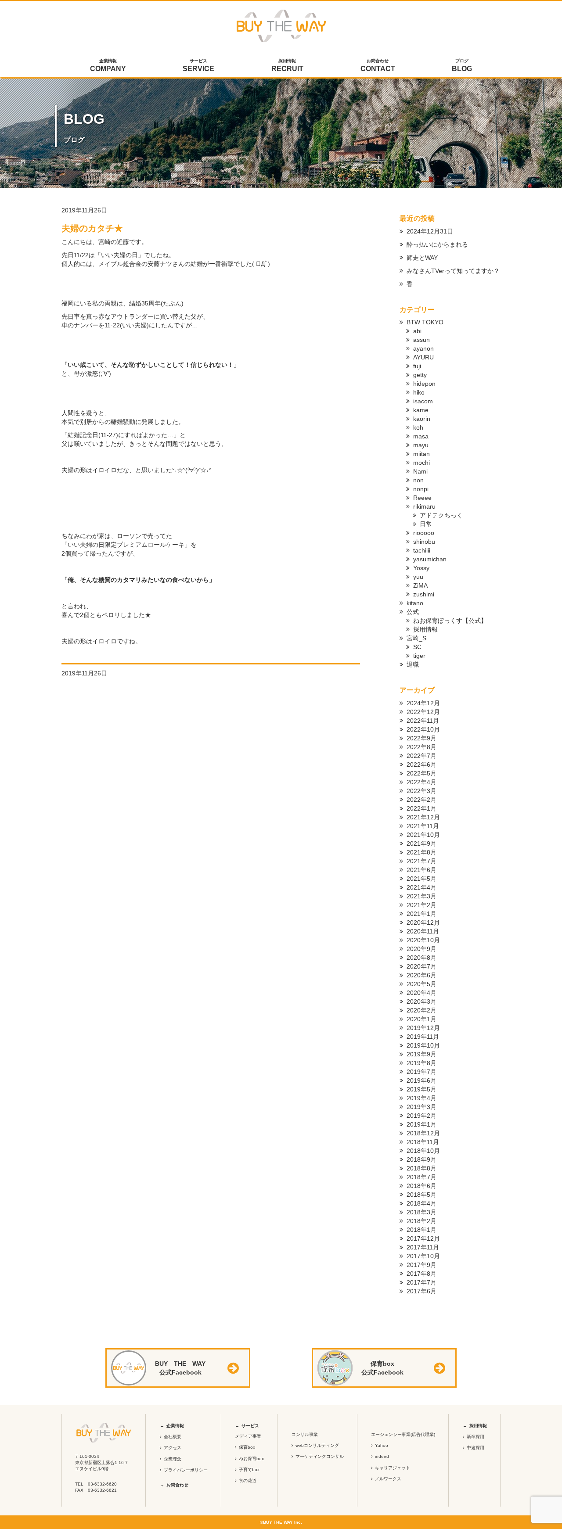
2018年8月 (421, 1168)
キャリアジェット (392, 1467)
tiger (419, 655)
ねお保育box (251, 1458)
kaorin (421, 418)
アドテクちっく (441, 515)
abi (417, 330)
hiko (419, 392)
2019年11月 (423, 1036)
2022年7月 (421, 755)
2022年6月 (421, 764)
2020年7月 (421, 966)
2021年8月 (421, 852)
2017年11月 (423, 1247)
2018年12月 (423, 1133)
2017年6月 (421, 1291)
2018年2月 (421, 1220)
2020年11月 (423, 931)
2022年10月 (423, 729)
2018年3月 (421, 1212)
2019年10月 (423, 1045)
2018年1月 (421, 1229)
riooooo (423, 532)
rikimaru (424, 506)
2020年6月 (421, 975)
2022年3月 (421, 790)
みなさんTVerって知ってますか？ (453, 270)
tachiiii (421, 550)
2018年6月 (421, 1185)
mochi (421, 462)
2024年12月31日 (430, 231)
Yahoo (381, 1445)
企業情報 (108, 65)
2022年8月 (421, 746)
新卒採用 (475, 1436)
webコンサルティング (317, 1445)
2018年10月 (423, 1150)
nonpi (421, 488)
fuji (417, 366)
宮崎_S (416, 638)
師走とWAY (422, 257)
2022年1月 (421, 808)
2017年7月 (421, 1282)
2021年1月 (421, 913)
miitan (421, 453)
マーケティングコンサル (319, 1456)
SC (417, 646)
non (418, 480)
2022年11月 (423, 720)
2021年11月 (423, 825)
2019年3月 (421, 1106)
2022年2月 (421, 799)
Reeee (422, 497)
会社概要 (172, 1436)
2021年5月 (421, 878)
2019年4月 (421, 1098)
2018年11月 (423, 1141)
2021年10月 (423, 834)
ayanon (423, 348)
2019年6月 (421, 1080)
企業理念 (172, 1459)
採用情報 (287, 65)
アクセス (172, 1447)
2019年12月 (423, 1027)
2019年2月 (421, 1115)
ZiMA (420, 585)
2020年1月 (421, 1019)
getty (420, 374)
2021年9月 (421, 843)
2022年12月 (423, 711)
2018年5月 (421, 1194)
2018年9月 (421, 1159)
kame (421, 409)
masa (421, 436)
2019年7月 (421, 1071)
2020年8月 (421, 957)
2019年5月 (421, 1089)
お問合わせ (377, 65)
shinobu (424, 541)
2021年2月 (421, 904)
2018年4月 (421, 1203)
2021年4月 (421, 887)
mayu (421, 445)
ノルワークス (388, 1478)
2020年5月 (421, 983)
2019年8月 (421, 1062)
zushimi (423, 594)
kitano (415, 603)
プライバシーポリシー (186, 1470)
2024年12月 (423, 703)
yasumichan (430, 559)
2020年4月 (421, 992)
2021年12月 (423, 817)
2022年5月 (421, 773)
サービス (198, 65)
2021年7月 (421, 861)
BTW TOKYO (425, 322)
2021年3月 (421, 896)
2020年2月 (421, 1010)
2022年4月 (421, 782)
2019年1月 (421, 1124)
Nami (420, 471)
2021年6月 (421, 869)
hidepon (424, 383)
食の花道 (247, 1480)
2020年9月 (421, 948)
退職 (413, 664)
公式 (413, 611)
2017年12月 (423, 1238)
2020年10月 (423, 940)
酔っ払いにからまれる (437, 244)
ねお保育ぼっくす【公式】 (450, 620)
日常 (426, 524)
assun (421, 339)
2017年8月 (421, 1273)
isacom (423, 401)
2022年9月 (421, 738)
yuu (418, 576)
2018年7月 (421, 1177)
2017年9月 (421, 1264)
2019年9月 (421, 1054)
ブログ (462, 65)
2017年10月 (423, 1256)
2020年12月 (423, 922)
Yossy (421, 567)
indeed (382, 1456)
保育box (247, 1447)
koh (418, 427)
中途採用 (475, 1447)
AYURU (423, 357)
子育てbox (249, 1469)
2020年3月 (421, 1001)
